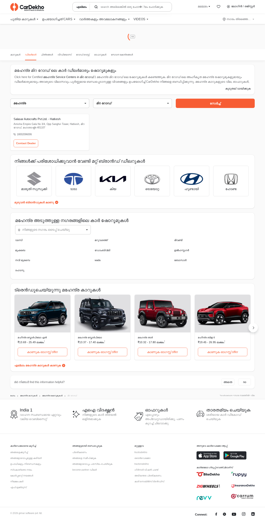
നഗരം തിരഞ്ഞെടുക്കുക (239, 19)
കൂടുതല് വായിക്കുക (238, 88)
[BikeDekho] (208, 474)
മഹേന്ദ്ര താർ (145, 337)
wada (97, 260)
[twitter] (224, 514)
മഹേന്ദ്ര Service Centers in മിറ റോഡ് (68, 77)
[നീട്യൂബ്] (234, 514)
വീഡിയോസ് (64, 54)
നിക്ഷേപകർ (16, 481)
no (244, 382)
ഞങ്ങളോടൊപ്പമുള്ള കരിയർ (26, 458)
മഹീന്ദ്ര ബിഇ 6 (206, 337)
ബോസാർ (180, 260)
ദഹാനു (19, 270)
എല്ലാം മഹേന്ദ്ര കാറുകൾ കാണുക (37, 365)
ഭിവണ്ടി (178, 240)
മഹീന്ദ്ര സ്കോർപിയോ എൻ (32, 337)
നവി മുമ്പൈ (22, 260)
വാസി (19, 240)
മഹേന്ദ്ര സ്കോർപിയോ (90, 337)
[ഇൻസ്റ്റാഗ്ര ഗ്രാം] (243, 514)
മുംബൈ (20, 250)
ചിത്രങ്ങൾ (47, 54)
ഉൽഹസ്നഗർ (181, 250)
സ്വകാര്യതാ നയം (21, 469)
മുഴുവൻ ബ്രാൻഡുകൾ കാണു (34, 202)
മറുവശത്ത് (101, 240)
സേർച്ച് (215, 103)
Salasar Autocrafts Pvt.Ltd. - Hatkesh (37, 119)
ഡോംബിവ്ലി (102, 250)
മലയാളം (203, 6)
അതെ (227, 382)
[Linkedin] (253, 514)
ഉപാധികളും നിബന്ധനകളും (25, 464)
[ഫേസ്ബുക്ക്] (216, 514)
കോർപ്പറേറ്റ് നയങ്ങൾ (21, 475)
